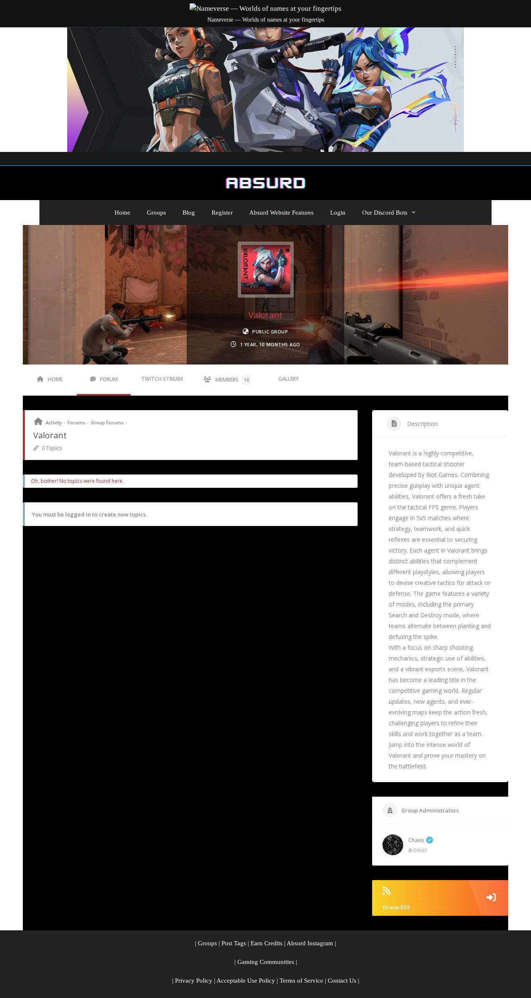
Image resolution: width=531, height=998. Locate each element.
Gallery (288, 378)
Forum (109, 379)
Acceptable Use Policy (246, 980)
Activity (54, 422)
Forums (76, 422)
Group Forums (107, 422)
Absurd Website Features (281, 212)
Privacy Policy (193, 980)
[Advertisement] (265, 90)
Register (222, 212)
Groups (156, 212)
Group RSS (396, 907)
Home (122, 212)
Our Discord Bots (384, 212)
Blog (189, 212)
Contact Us (342, 980)
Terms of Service (301, 980)
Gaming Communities (265, 962)
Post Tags (234, 943)
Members (232, 379)
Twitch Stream (162, 378)
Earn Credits (267, 943)
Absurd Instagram (310, 943)
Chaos (416, 840)
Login (338, 212)
